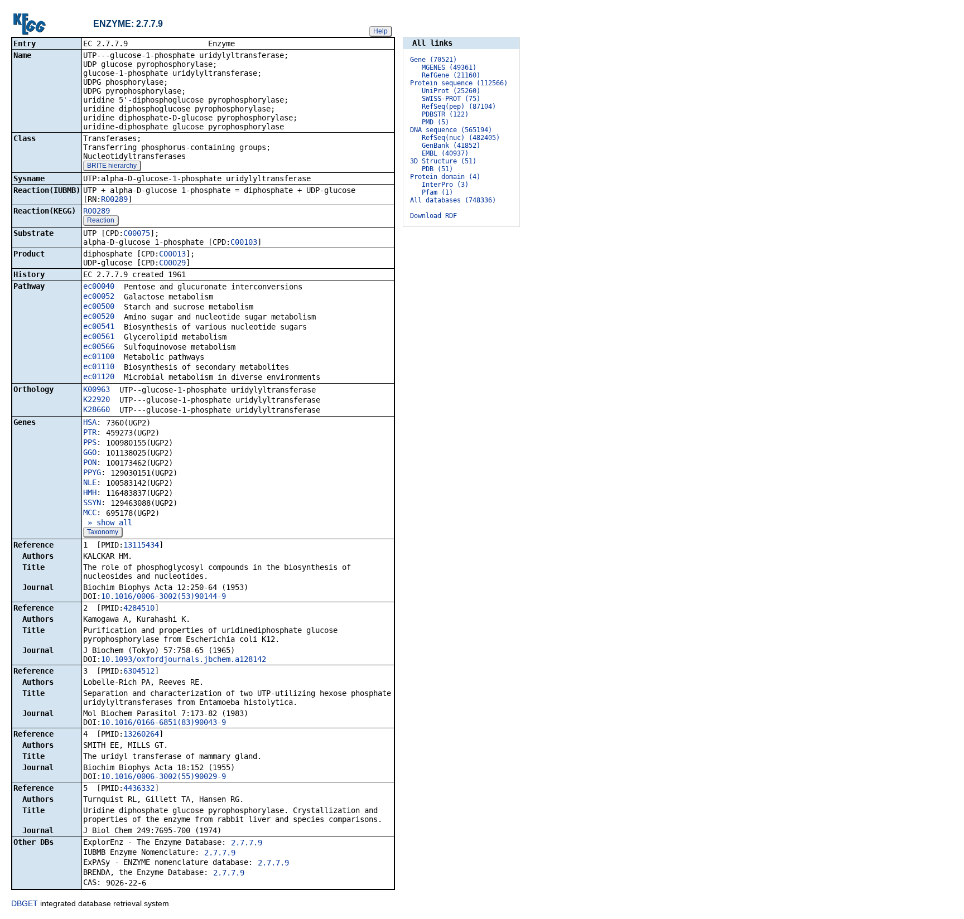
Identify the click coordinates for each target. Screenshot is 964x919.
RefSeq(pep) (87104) (459, 106)
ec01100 (98, 356)
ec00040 (98, 286)
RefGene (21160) (451, 75)
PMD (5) (435, 122)
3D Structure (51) (443, 161)
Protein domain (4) (445, 177)
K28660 (96, 409)
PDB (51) (437, 169)
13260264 (141, 733)
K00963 (96, 389)
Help (380, 31)
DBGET (24, 903)
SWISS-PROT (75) (451, 99)
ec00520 (98, 316)
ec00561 (98, 336)
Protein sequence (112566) (459, 83)
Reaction (100, 220)
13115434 (141, 544)
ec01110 (98, 366)
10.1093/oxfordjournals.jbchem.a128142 (183, 659)
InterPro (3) (445, 184)
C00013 (172, 253)
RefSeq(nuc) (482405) (461, 138)
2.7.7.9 (246, 842)
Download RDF (433, 216)
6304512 (139, 670)
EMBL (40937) (445, 153)
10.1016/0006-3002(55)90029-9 (163, 776)
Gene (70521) (433, 60)
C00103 (243, 242)
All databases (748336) (453, 200)
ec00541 (98, 326)
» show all (107, 522)
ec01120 (98, 376)
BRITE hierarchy (112, 166)
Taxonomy (102, 532)
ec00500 (98, 306)
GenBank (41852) (451, 145)
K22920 (96, 399)
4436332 (139, 787)
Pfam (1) (437, 192)
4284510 (139, 607)
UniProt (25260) (451, 91)
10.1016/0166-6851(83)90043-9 (163, 722)
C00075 (136, 233)
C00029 (172, 262)
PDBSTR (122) (445, 114)
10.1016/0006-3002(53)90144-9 (163, 596)
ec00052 (98, 296)
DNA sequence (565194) (451, 130)
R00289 (114, 199)
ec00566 (98, 346)
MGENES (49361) (449, 67)
